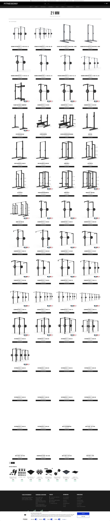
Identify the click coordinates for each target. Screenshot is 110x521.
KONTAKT (51, 494)
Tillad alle (83, 513)
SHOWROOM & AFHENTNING (41, 495)
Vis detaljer (64, 519)
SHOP (30, 6)
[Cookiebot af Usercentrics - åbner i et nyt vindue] (25, 519)
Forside (51, 16)
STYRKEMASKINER (70, 6)
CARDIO (62, 6)
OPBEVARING (50, 6)
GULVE (57, 6)
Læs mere (43, 49)
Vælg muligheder (20, 108)
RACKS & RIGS (43, 6)
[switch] (44, 519)
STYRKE (36, 6)
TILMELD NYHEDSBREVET (26, 495)
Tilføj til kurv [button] (20, 49)
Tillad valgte (83, 516)
